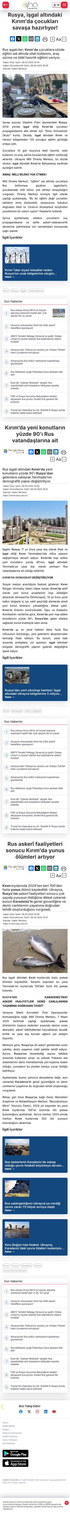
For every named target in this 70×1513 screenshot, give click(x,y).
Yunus (15, 1265)
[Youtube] (54, 1411)
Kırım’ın (7, 610)
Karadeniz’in (23, 902)
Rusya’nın (20, 1053)
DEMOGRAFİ (23, 577)
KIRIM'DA (8, 577)
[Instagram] (37, 1411)
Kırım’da (46, 558)
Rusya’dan (41, 618)
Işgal (23, 290)
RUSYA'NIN (9, 997)
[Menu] (64, 5)
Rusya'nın (10, 894)
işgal (26, 126)
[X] (29, 1411)
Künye (5, 1422)
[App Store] (35, 1463)
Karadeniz (26, 1265)
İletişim (5, 1429)
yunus (15, 890)
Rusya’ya (27, 1045)
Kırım (59, 135)
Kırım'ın (36, 163)
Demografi (17, 711)
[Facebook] (21, 1411)
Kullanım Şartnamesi (11, 1433)
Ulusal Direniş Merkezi (15, 1270)
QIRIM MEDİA (8, 1426)
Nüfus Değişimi (33, 711)
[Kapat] (67, 1502)
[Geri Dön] (5, 5)
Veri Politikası (8, 1443)
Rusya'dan (44, 473)
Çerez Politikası (9, 1440)
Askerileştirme (36, 290)
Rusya (63, 122)
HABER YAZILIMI (10, 1480)
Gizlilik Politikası (9, 1436)
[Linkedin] (45, 1411)
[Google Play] (35, 1453)
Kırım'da (31, 50)
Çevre (38, 1265)
